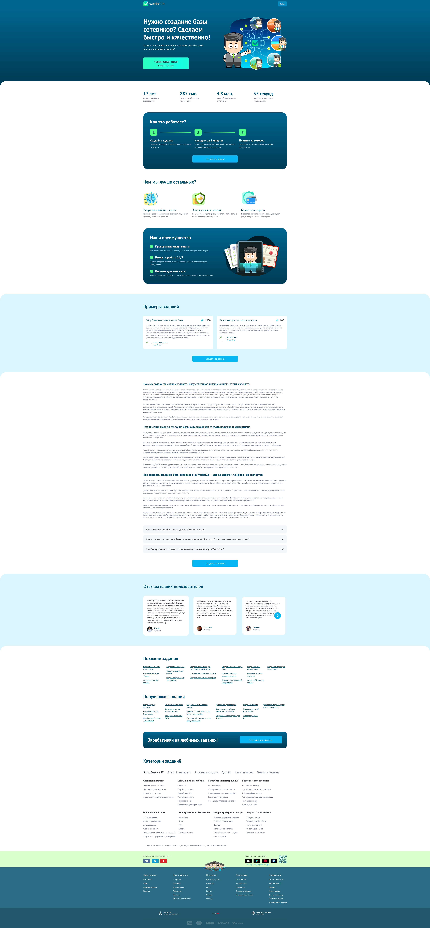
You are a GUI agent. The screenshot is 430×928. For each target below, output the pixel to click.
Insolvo (209, 891)
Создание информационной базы (203, 673)
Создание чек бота (250, 705)
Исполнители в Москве (278, 902)
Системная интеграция (218, 797)
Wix (180, 825)
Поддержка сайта (186, 797)
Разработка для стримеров (190, 804)
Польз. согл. (240, 887)
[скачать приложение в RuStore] (274, 861)
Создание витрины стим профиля (203, 677)
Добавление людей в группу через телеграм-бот (274, 706)
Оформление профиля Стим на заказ (151, 668)
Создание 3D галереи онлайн (255, 681)
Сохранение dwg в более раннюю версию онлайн (225, 710)
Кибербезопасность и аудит (226, 832)
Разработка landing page (175, 667)
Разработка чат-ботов (258, 812)
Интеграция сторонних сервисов (222, 789)
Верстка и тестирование (255, 780)
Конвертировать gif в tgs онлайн (251, 710)
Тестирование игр (249, 801)
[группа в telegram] (155, 861)
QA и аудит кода (249, 804)
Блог (208, 887)
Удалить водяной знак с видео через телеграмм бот (199, 712)
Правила (176, 895)
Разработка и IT (275, 883)
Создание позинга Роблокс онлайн (197, 706)
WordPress (183, 817)
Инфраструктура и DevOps (228, 812)
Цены (145, 883)
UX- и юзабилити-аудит (252, 793)
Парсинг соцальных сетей (154, 789)
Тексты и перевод (276, 895)
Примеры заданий (150, 887)
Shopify (182, 828)
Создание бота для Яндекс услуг (150, 712)
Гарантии (146, 891)
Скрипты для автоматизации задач (158, 797)
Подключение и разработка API (222, 793)
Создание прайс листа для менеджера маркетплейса (200, 668)
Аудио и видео (274, 891)
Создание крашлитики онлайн (174, 672)
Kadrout (209, 895)
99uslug (209, 898)
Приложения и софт (154, 812)
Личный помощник (276, 898)
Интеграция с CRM (254, 828)
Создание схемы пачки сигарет (253, 668)
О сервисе (177, 879)
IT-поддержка (220, 836)
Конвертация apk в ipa (250, 717)
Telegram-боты (253, 817)
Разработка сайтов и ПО (154, 846)
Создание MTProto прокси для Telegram (228, 717)
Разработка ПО (184, 793)
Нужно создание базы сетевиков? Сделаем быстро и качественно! (203, 846)
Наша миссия (241, 879)
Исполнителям (178, 887)
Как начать (147, 879)
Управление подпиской (182, 898)
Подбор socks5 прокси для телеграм (152, 719)
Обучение (176, 883)
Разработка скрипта (152, 793)
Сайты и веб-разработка (191, 780)
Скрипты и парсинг (153, 780)
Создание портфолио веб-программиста (232, 681)
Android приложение (152, 821)
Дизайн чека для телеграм (226, 705)
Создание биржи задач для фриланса (175, 678)
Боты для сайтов (253, 825)
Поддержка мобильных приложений (159, 832)
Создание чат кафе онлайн (150, 681)
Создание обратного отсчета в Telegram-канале (199, 719)
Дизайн (272, 887)
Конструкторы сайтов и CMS (194, 812)
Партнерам (177, 891)
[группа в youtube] (163, 861)
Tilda (181, 821)
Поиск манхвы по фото (174, 705)
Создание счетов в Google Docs (232, 668)
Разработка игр (184, 801)
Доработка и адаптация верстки (256, 789)
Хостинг (217, 825)
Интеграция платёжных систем (221, 801)
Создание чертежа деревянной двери (229, 674)
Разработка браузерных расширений (159, 836)
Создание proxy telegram (149, 706)
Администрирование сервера (226, 817)
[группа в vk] (146, 861)
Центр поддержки (213, 879)
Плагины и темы (186, 832)
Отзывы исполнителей (244, 895)
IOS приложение (150, 817)
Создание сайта (184, 785)
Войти (282, 4)
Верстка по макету (250, 785)
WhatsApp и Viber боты (256, 821)
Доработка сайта (185, 789)
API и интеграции (215, 785)
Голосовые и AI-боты (255, 832)
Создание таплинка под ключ (254, 674)
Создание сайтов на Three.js (151, 674)
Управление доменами (223, 821)
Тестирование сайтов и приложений (257, 797)
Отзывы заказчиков (243, 891)
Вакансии (209, 883)
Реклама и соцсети (276, 879)
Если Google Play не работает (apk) (257, 865)
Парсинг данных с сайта (153, 785)
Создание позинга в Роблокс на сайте (172, 710)
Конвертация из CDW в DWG (173, 717)
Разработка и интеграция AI (223, 780)
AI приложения (149, 825)
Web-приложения (150, 828)
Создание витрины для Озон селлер (276, 668)
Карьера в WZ (241, 883)
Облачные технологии (223, 828)
